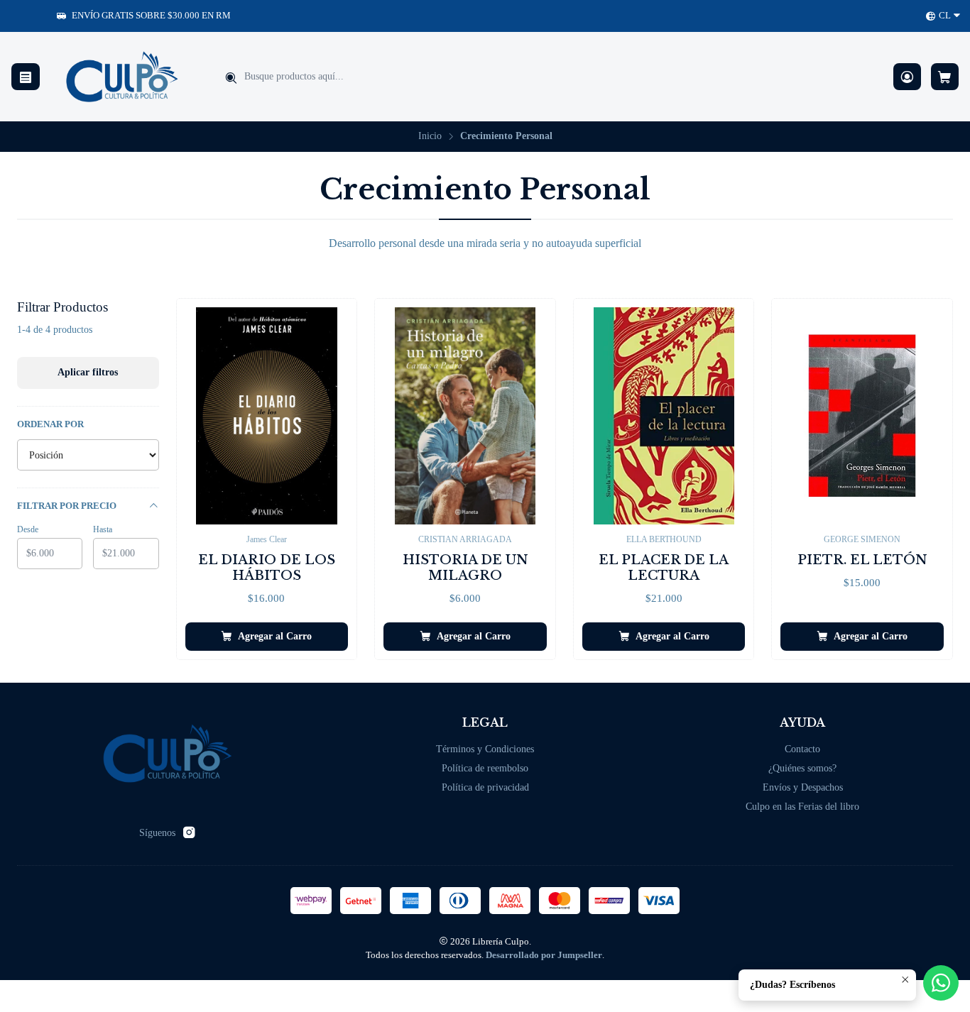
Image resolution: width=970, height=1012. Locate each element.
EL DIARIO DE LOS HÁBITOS (266, 567)
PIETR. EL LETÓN (862, 560)
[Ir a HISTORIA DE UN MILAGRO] (465, 415)
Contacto (802, 749)
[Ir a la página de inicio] (122, 77)
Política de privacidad (485, 787)
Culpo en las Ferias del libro (802, 806)
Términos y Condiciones (485, 749)
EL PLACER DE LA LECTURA (664, 567)
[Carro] (944, 77)
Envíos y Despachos (803, 787)
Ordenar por (50, 424)
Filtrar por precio (66, 506)
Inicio (430, 136)
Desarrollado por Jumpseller (544, 955)
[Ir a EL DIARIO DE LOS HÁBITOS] (267, 415)
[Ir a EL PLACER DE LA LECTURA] (664, 415)
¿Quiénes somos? (802, 768)
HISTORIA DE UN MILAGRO (465, 567)
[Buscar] (231, 78)
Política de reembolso (485, 768)
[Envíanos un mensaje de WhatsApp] (941, 983)
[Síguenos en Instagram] (189, 832)
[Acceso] (907, 77)
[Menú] (26, 77)
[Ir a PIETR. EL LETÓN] (862, 415)
